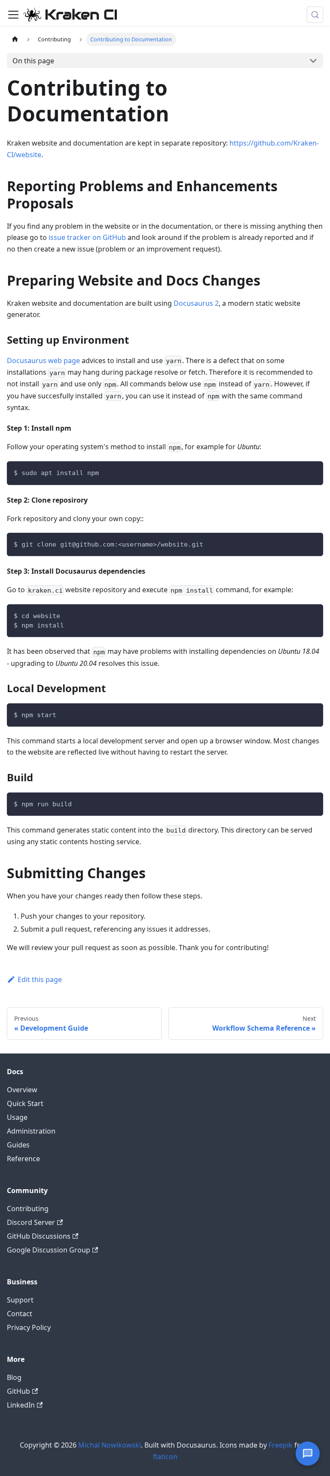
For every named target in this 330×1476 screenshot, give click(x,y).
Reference (23, 1158)
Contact (19, 1313)
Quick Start (25, 1103)
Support (20, 1300)
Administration (31, 1131)
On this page (33, 60)
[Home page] (15, 39)
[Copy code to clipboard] (313, 472)
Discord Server (31, 1222)
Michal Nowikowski (109, 1445)
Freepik (281, 1445)
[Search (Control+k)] (315, 14)
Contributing (28, 1208)
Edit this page (40, 979)
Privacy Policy (29, 1327)
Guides (18, 1145)
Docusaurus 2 (196, 303)
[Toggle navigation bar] (13, 14)
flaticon (165, 1456)
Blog (14, 1377)
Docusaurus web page (43, 360)
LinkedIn (21, 1405)
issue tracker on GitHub (87, 237)
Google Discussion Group (48, 1250)
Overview (22, 1089)
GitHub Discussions (38, 1236)
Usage (17, 1117)
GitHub (18, 1391)
